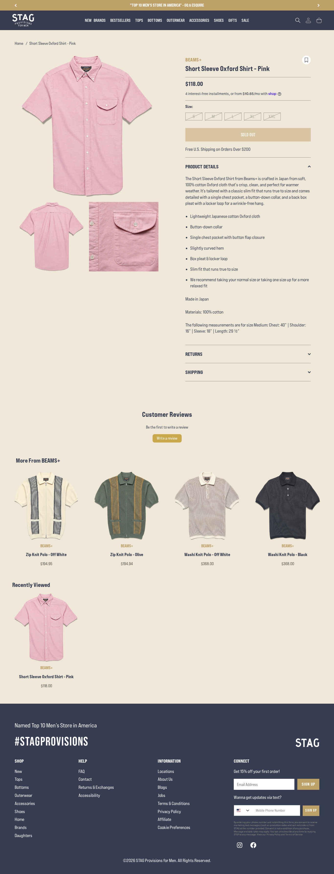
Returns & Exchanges (96, 787)
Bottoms (22, 787)
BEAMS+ (193, 60)
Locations (166, 771)
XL (252, 116)
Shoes (20, 811)
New (18, 771)
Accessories (25, 803)
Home (19, 43)
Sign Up (308, 784)
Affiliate (164, 819)
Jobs (161, 795)
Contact (85, 779)
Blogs (162, 787)
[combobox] (242, 810)
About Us (165, 779)
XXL (272, 116)
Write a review (167, 438)
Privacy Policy (169, 811)
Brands (21, 827)
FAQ (81, 771)
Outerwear (23, 795)
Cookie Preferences (174, 827)
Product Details (202, 166)
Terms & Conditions (174, 803)
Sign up (311, 810)
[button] (318, 5)
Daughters (23, 835)
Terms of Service (294, 834)
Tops (18, 779)
